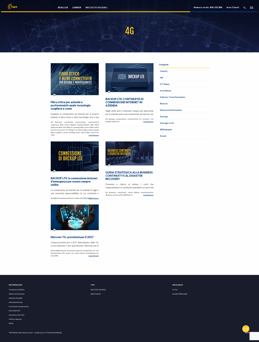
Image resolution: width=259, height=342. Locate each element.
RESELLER (63, 7)
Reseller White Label (179, 294)
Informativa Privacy (16, 302)
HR (161, 77)
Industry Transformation (172, 97)
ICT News (165, 84)
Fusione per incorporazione (19, 306)
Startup (164, 116)
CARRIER (76, 7)
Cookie (247, 333)
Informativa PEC (14, 311)
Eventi (163, 136)
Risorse (164, 103)
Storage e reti (167, 123)
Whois (11, 323)
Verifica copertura (15, 319)
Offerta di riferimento (17, 294)
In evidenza (165, 90)
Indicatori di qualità (15, 298)
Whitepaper (166, 129)
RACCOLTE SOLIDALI (96, 7)
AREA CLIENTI (96, 294)
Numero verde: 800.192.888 (208, 7)
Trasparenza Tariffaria (16, 290)
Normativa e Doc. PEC (16, 315)
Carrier (175, 290)
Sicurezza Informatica (171, 110)
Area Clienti (232, 7)
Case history (93, 135)
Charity (164, 71)
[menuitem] (63, 6)
